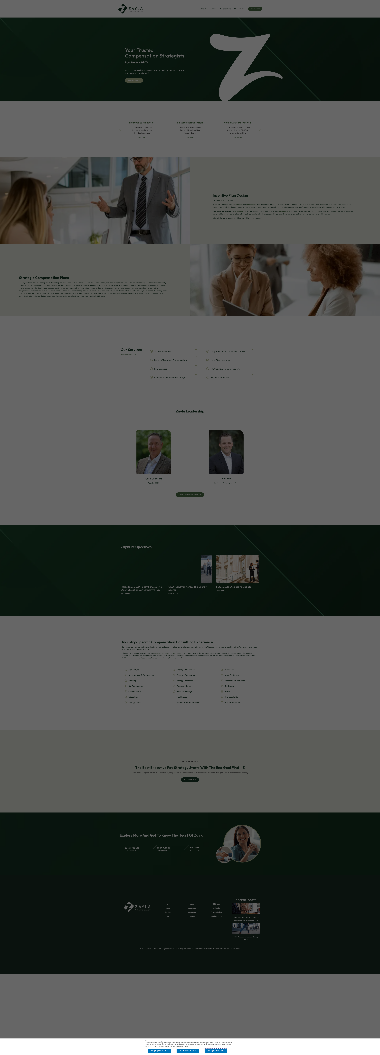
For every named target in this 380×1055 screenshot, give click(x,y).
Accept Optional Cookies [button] (159, 1051)
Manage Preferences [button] (215, 1051)
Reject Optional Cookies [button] (187, 1051)
